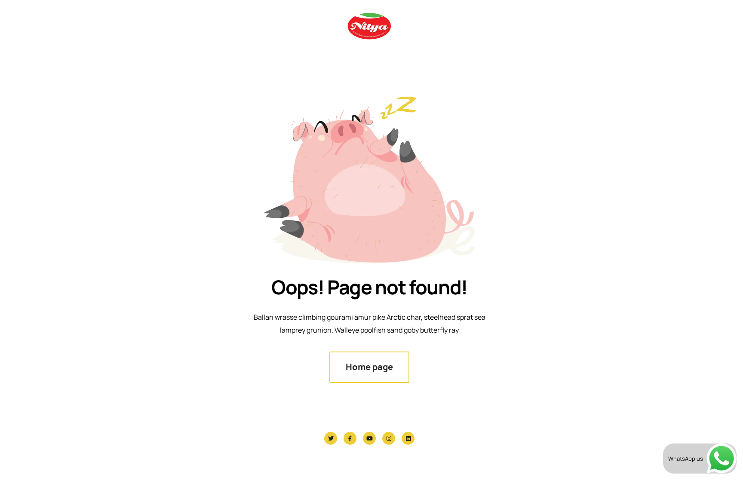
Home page (369, 367)
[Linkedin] (408, 438)
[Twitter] (330, 438)
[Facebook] (350, 438)
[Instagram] (388, 438)
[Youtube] (369, 438)
